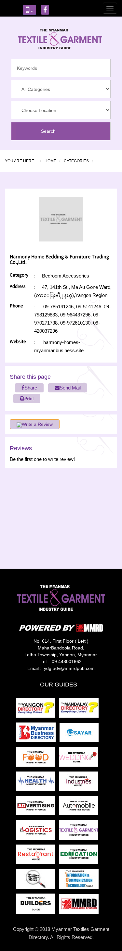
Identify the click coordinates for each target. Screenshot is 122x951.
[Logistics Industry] (37, 880)
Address (17, 287)
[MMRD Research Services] (80, 905)
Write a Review (37, 424)
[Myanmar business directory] (38, 734)
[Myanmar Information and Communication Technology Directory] (80, 880)
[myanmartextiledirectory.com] (80, 832)
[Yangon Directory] (37, 709)
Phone (16, 307)
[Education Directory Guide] (80, 856)
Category (19, 276)
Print (29, 398)
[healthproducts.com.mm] (37, 783)
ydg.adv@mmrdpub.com (69, 668)
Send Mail (70, 387)
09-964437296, (75, 314)
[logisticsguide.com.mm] (37, 832)
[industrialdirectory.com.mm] (80, 783)
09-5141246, (88, 306)
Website (18, 342)
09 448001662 (67, 661)
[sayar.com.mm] (80, 734)
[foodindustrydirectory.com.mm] (37, 759)
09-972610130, (75, 323)
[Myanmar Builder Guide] (37, 905)
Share (30, 387)
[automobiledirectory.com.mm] (80, 807)
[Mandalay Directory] (80, 709)
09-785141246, (59, 306)
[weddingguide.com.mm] (80, 759)
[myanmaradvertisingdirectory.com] (37, 807)
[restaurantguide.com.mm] (37, 856)
